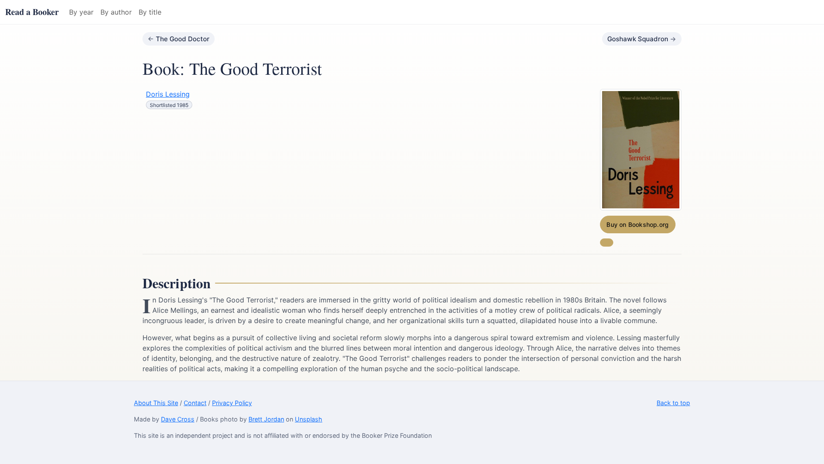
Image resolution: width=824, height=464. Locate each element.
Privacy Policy (232, 402)
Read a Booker (32, 12)
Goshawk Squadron (637, 39)
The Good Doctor (182, 39)
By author (116, 12)
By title (150, 12)
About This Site (156, 402)
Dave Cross (177, 419)
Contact (195, 402)
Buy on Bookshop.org (637, 224)
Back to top (673, 402)
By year (81, 12)
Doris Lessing (168, 94)
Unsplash (308, 419)
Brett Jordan (266, 419)
